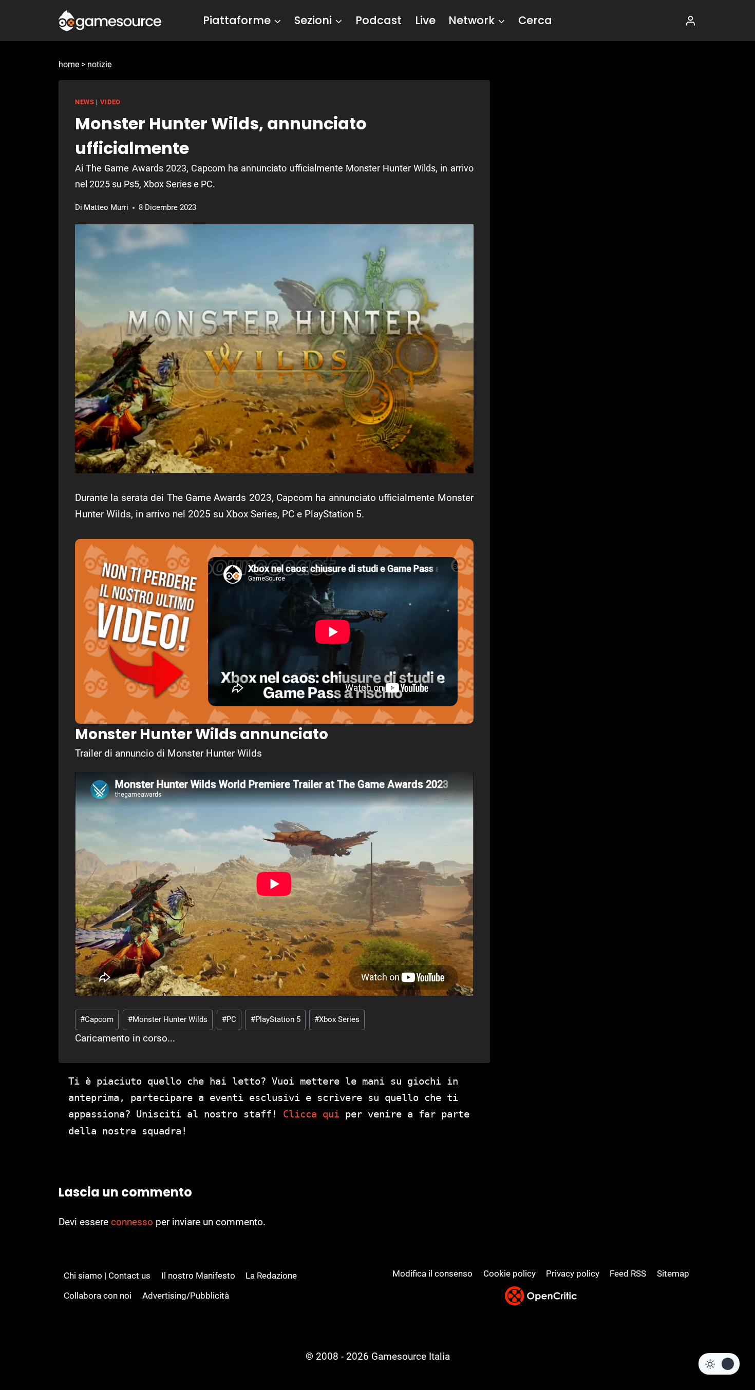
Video (110, 102)
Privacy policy (572, 1273)
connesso (132, 1222)
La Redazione (271, 1275)
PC (229, 1019)
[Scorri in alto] (720, 1344)
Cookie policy (509, 1273)
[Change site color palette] (719, 1364)
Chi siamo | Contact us (107, 1275)
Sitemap (673, 1273)
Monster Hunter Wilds (167, 1019)
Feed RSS (628, 1273)
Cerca (535, 20)
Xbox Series (337, 1019)
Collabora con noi (97, 1295)
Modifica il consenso (432, 1273)
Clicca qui (311, 1113)
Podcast (378, 20)
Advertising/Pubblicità (185, 1295)
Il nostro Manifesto (198, 1275)
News (85, 102)
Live (425, 20)
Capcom (97, 1019)
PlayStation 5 (275, 1019)
